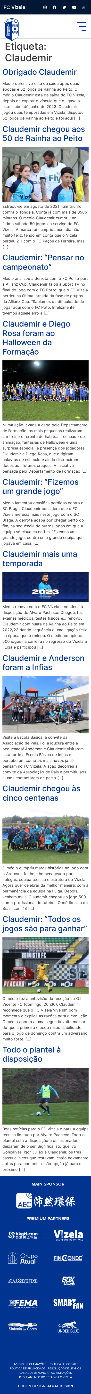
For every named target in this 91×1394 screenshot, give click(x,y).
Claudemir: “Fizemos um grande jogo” (40, 486)
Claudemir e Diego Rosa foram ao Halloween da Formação (36, 337)
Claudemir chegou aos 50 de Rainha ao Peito (43, 133)
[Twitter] (64, 7)
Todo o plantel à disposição (31, 1054)
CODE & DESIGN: (45, 1385)
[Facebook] (54, 7)
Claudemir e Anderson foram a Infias (43, 662)
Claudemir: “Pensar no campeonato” (43, 262)
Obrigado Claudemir (39, 72)
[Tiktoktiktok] (83, 7)
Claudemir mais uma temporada (39, 558)
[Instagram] (45, 7)
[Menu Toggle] (81, 26)
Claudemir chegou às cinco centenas (41, 793)
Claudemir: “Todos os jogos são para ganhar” (44, 923)
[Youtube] (74, 7)
